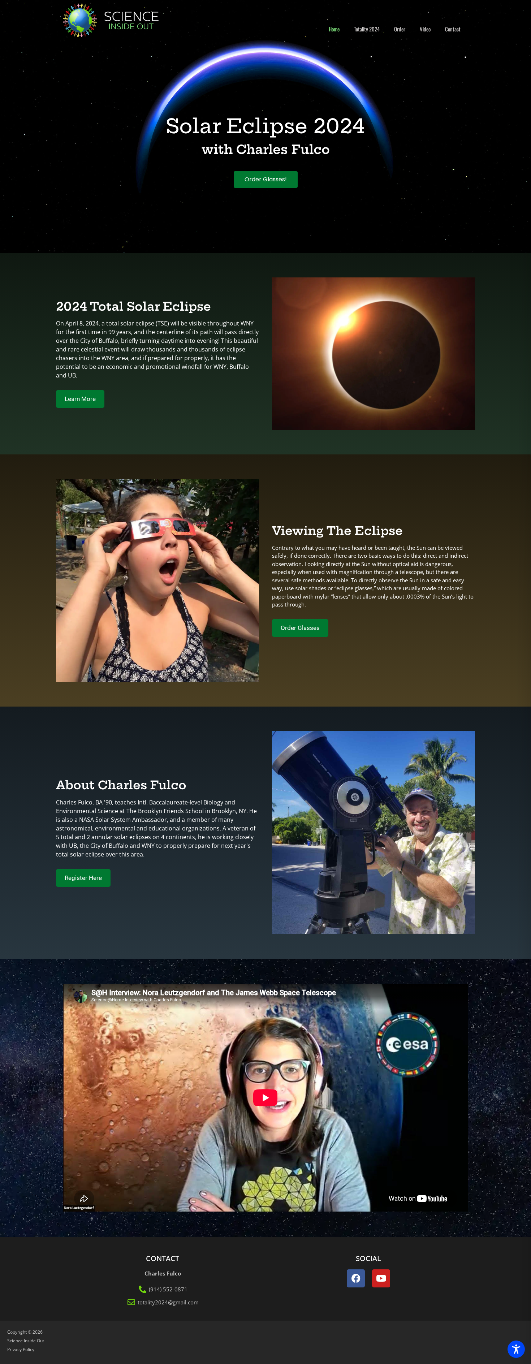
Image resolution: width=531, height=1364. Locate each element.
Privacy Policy (20, 1349)
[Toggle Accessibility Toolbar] (516, 1349)
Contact (453, 29)
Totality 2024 (367, 29)
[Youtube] (381, 1278)
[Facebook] (356, 1278)
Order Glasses (300, 627)
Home (334, 29)
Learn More (80, 398)
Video (425, 29)
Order (399, 29)
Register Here (83, 877)
